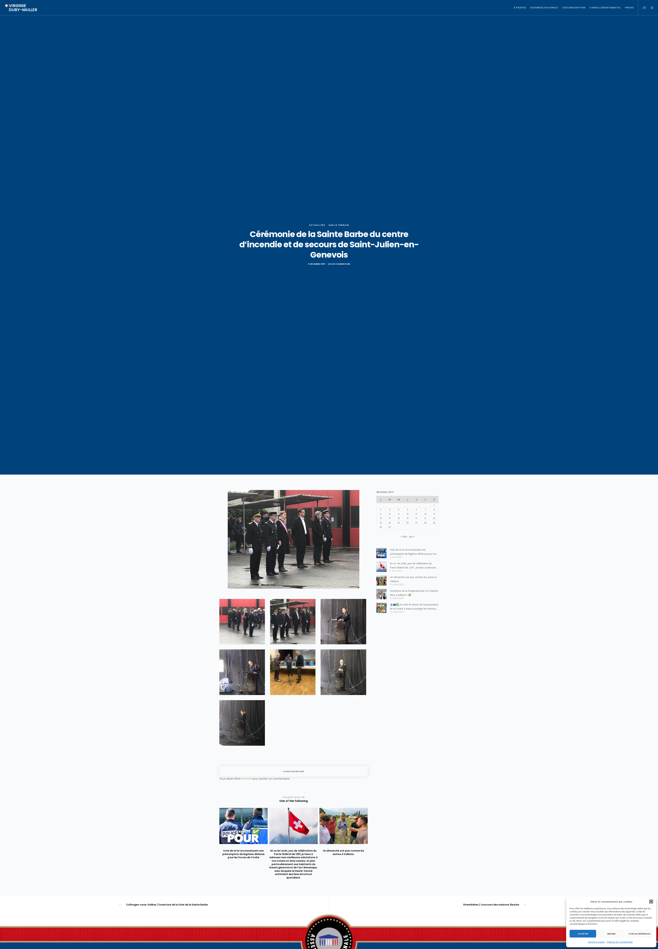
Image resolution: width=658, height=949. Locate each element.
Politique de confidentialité (620, 942)
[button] (651, 901)
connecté (246, 778)
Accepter (583, 933)
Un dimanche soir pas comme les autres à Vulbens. (413, 579)
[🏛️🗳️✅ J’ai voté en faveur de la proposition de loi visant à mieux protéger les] (381, 608)
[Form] (642, 7)
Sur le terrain (339, 225)
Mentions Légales (596, 942)
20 (416, 518)
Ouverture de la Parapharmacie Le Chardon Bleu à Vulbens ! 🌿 (414, 593)
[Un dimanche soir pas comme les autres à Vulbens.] (381, 580)
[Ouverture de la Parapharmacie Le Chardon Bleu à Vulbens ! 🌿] (381, 594)
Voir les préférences (639, 933)
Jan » (412, 536)
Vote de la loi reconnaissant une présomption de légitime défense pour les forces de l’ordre (413, 552)
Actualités (317, 225)
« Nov (404, 536)
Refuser (611, 933)
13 (416, 514)
